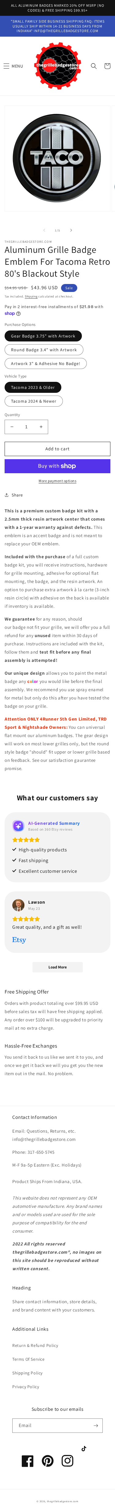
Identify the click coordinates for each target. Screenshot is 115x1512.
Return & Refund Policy (35, 1345)
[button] (15, 66)
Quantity (12, 414)
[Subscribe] (95, 1425)
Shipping (31, 296)
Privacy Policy (25, 1386)
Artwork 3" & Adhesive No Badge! (45, 363)
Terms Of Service (28, 1359)
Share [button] (17, 495)
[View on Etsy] (18, 905)
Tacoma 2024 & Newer (33, 401)
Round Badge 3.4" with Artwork (44, 349)
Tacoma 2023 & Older (33, 387)
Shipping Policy (27, 1373)
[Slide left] (44, 230)
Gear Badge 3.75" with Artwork (43, 336)
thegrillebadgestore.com (63, 1501)
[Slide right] (71, 230)
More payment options (57, 480)
